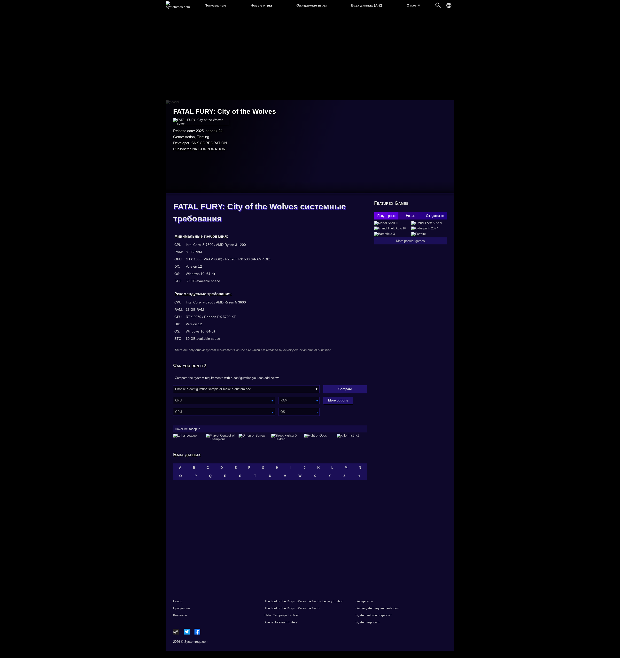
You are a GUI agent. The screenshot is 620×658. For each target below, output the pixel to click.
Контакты (180, 615)
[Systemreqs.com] (178, 7)
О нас (414, 5)
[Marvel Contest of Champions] (221, 437)
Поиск (177, 601)
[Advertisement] (310, 56)
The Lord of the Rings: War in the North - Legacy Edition (303, 601)
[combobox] (224, 400)
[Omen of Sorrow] (254, 437)
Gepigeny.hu (364, 601)
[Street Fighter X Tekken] (286, 437)
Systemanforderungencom (374, 615)
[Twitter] (187, 632)
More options (338, 400)
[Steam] (176, 632)
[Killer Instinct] (352, 437)
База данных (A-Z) (366, 5)
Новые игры (261, 5)
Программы (181, 608)
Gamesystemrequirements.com (378, 608)
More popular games (410, 241)
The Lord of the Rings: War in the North (291, 608)
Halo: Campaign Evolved (281, 615)
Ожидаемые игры (311, 5)
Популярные (215, 5)
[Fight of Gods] (319, 437)
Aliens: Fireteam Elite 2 (280, 622)
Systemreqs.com (368, 622)
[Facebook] (197, 632)
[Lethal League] (188, 437)
